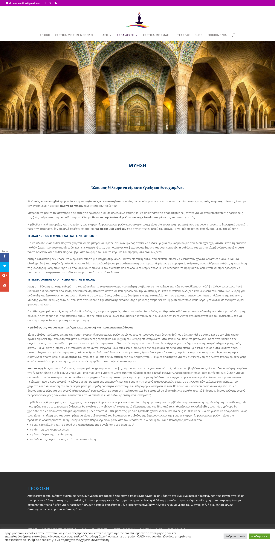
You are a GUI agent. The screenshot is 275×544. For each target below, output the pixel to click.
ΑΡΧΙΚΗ (45, 35)
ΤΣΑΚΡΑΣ (183, 35)
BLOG (199, 35)
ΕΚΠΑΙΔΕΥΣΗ (126, 35)
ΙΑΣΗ (105, 35)
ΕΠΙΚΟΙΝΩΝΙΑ (217, 35)
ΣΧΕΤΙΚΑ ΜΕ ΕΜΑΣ (156, 35)
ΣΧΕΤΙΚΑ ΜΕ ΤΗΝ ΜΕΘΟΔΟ (74, 35)
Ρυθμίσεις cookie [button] (235, 536)
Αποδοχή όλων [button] (259, 536)
